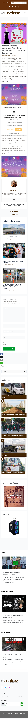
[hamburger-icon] (24, 13)
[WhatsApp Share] (1, 363)
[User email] (14, 200)
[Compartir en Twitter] (1, 357)
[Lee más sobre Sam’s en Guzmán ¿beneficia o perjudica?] (14, 229)
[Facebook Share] (1, 354)
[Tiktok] (13, 687)
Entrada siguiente (14, 214)
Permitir (18, 129)
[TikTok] (18, 7)
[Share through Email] (1, 360)
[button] (1, 365)
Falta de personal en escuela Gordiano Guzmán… (11, 573)
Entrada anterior (14, 211)
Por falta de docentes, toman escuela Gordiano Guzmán (17, 2)
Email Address (4, 700)
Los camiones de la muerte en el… (13, 654)
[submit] (22, 704)
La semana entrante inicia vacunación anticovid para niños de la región (13, 261)
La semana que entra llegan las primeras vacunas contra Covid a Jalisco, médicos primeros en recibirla (12, 286)
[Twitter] (12, 7)
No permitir (10, 129)
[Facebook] (9, 7)
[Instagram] (15, 7)
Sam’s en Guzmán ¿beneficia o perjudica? (12, 237)
